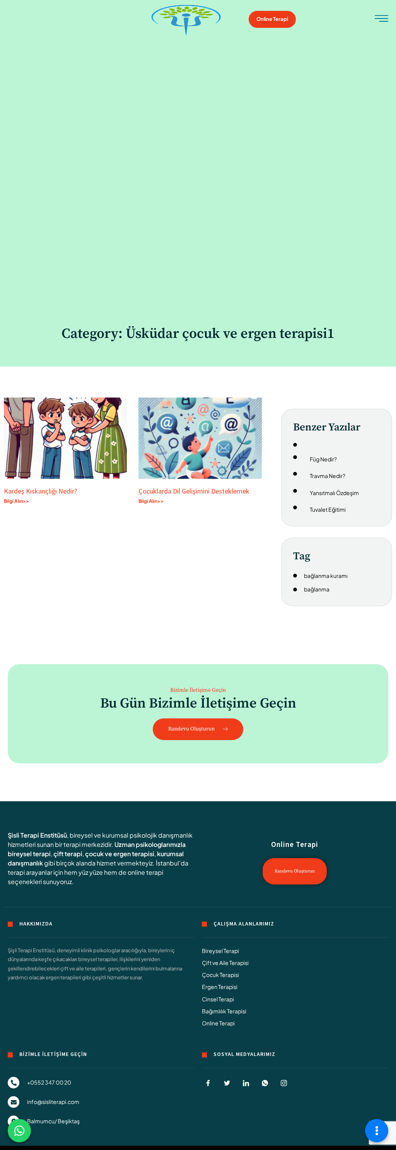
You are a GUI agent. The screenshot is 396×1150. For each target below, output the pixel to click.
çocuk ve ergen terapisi (119, 854)
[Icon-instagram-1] (284, 1083)
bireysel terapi (29, 854)
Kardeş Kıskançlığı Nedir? (42, 491)
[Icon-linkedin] (246, 1083)
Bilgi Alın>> (16, 501)
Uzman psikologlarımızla (150, 844)
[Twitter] (227, 1083)
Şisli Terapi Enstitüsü (37, 835)
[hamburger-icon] (381, 20)
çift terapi (67, 854)
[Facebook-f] (208, 1083)
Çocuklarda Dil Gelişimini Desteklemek (193, 491)
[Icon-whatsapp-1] (265, 1083)
